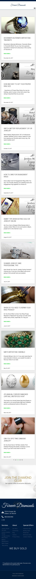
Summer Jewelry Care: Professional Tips (13, 264)
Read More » (7, 53)
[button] (34, 8)
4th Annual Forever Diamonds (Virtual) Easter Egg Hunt (16, 395)
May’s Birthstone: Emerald (14, 352)
